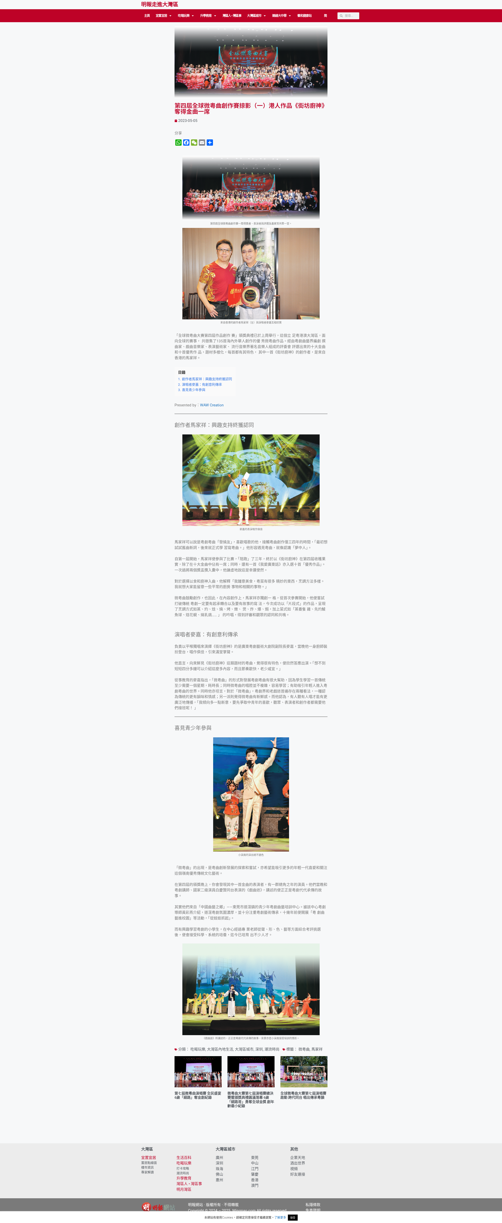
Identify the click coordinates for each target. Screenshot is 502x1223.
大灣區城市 (254, 15)
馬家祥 (317, 1049)
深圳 (259, 1049)
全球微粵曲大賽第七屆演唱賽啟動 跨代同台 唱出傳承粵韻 (303, 1095)
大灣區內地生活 (220, 1049)
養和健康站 (304, 15)
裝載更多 (251, 1132)
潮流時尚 (272, 1049)
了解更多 (280, 1217)
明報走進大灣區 (159, 4)
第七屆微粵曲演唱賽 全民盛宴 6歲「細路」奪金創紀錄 (198, 1095)
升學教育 (206, 15)
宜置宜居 (161, 15)
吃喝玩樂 (183, 15)
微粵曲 (304, 1049)
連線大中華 (279, 15)
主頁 (147, 15)
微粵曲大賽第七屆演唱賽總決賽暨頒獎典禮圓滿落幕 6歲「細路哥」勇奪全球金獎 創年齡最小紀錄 (250, 1099)
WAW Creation (212, 405)
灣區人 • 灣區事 (232, 15)
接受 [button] (292, 1217)
